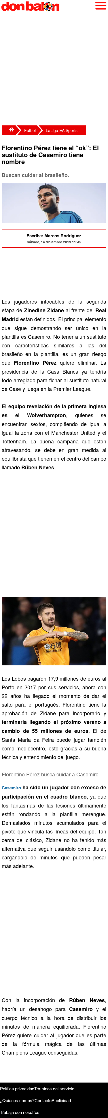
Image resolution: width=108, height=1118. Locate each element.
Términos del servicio (54, 1088)
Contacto (43, 1100)
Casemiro (11, 787)
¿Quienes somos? (17, 1100)
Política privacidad (17, 1088)
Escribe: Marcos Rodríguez (54, 235)
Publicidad (61, 1100)
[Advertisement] (54, 70)
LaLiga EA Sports (61, 130)
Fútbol (30, 130)
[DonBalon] (9, 130)
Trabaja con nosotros (19, 1112)
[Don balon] (47, 6)
